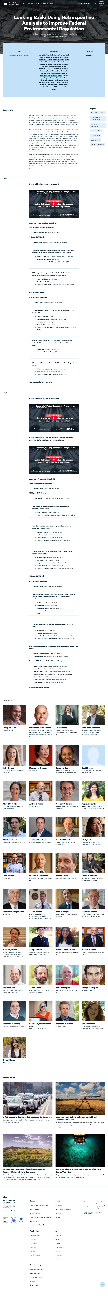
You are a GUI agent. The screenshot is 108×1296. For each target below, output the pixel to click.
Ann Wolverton (56, 87)
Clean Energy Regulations (95, 125)
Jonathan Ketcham (55, 66)
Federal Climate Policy (97, 113)
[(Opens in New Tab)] (5, 1218)
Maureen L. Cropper (45, 59)
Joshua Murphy (45, 76)
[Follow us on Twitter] (3, 1210)
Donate (101, 3)
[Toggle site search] (95, 3)
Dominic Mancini (62, 71)
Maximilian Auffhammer (58, 55)
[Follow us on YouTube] (8, 1210)
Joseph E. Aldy (44, 55)
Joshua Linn (57, 69)
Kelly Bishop (64, 57)
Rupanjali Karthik (58, 64)
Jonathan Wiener (45, 87)
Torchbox (90, 1215)
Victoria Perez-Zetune (61, 78)
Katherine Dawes (58, 60)
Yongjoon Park (48, 78)
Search (101, 1207)
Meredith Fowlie (50, 62)
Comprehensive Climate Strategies (96, 118)
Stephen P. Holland (46, 64)
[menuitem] (24, 3)
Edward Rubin (54, 80)
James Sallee (63, 80)
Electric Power (95, 140)
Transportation (95, 135)
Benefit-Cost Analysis (97, 144)
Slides (69, 252)
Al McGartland (62, 73)
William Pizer (44, 80)
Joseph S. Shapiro (56, 82)
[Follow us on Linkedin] (11, 1210)
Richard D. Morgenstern (49, 73)
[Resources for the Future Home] (12, 3)
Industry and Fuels (96, 131)
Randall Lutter (51, 71)
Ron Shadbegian (44, 82)
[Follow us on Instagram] (14, 1210)
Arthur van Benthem (52, 57)
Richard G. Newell (56, 75)
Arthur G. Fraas (62, 62)
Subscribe (100, 1202)
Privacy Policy (88, 1213)
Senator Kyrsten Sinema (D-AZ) (57, 85)
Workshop (89, 55)
